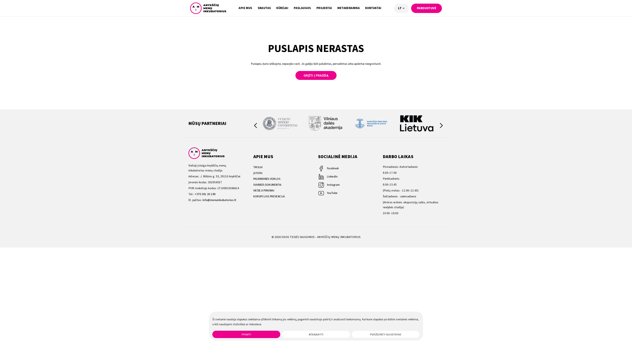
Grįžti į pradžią (316, 75)
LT (400, 8)
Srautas (264, 8)
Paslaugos (302, 8)
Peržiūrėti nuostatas (385, 334)
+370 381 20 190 (205, 194)
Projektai (324, 8)
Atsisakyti (316, 334)
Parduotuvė (426, 8)
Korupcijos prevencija (269, 197)
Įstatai (258, 173)
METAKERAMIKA (348, 8)
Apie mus (245, 8)
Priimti (246, 334)
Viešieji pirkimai (263, 191)
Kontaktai (373, 8)
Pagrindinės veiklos (267, 179)
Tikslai (258, 167)
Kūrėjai (282, 8)
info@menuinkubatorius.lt (219, 200)
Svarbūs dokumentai (267, 185)
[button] (441, 126)
